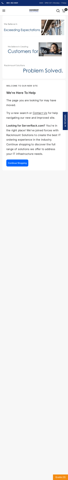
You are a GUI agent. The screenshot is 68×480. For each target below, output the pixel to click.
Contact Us (40, 113)
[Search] (58, 10)
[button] (17, 163)
